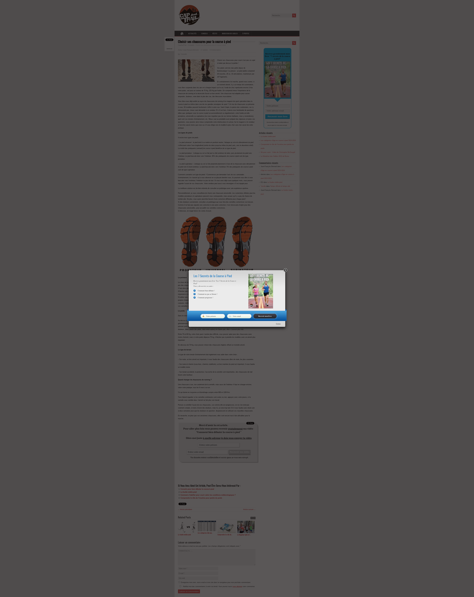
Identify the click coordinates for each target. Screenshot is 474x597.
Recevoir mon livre (265, 316)
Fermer (278, 324)
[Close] (285, 270)
